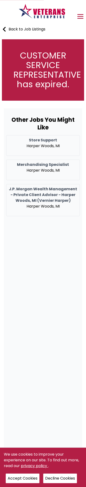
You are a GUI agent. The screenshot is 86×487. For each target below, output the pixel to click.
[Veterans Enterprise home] (43, 12)
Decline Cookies (60, 478)
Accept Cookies (23, 478)
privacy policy (34, 466)
